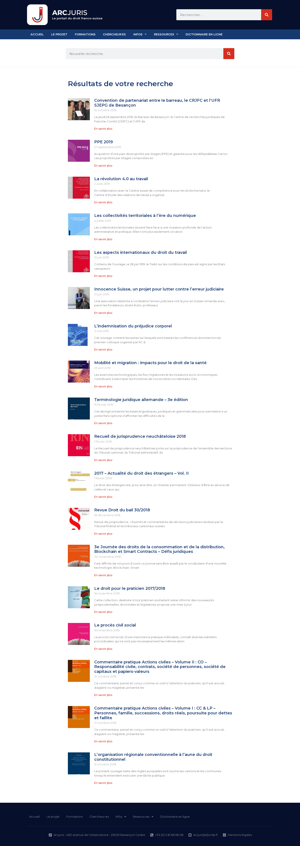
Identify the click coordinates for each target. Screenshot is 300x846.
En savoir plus (103, 128)
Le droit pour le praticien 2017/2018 (129, 588)
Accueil (37, 34)
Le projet (59, 34)
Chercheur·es (114, 34)
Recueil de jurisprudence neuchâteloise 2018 (140, 436)
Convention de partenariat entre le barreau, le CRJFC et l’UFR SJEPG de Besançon (157, 103)
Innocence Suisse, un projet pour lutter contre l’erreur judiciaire (159, 289)
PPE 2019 (103, 142)
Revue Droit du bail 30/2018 (122, 510)
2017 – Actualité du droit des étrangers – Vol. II (141, 473)
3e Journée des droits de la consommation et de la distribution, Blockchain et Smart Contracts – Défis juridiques (159, 549)
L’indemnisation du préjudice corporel (133, 326)
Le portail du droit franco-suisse (77, 18)
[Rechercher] (266, 14)
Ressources (164, 34)
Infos (138, 34)
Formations (85, 34)
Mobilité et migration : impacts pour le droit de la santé (150, 362)
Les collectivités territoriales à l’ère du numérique (145, 215)
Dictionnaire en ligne (204, 34)
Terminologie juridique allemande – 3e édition (141, 399)
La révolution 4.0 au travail (121, 178)
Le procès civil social (115, 625)
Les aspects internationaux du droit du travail (140, 252)
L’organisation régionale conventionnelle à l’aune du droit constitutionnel (153, 757)
